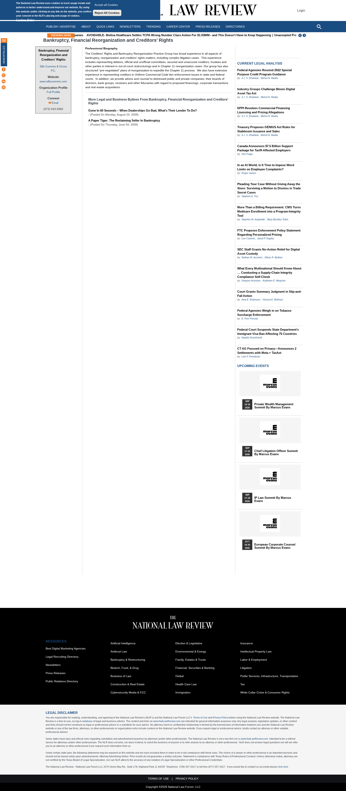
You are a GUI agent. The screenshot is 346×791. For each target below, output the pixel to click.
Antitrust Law (119, 651)
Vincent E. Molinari (273, 299)
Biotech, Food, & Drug (125, 667)
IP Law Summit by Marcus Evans (272, 499)
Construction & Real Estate (128, 684)
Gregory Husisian (251, 280)
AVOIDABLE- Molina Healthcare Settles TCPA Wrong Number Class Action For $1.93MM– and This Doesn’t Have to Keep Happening (169, 35)
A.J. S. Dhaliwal (249, 78)
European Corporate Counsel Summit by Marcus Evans (274, 546)
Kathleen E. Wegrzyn (274, 280)
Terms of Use (200, 717)
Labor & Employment (253, 659)
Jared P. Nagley (265, 238)
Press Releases (55, 673)
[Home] (173, 10)
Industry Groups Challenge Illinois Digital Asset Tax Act (266, 91)
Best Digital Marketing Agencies (65, 648)
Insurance (246, 643)
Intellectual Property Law (256, 651)
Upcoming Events (253, 366)
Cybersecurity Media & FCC (128, 692)
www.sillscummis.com (53, 81)
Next (305, 35)
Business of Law (121, 676)
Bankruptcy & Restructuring (128, 659)
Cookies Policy (25, 19)
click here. (283, 766)
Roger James (248, 173)
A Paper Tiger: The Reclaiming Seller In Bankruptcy (124, 120)
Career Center (178, 26)
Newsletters (130, 26)
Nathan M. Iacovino (252, 257)
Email (55, 102)
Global (179, 676)
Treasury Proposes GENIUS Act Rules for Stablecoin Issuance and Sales (266, 129)
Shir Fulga (247, 154)
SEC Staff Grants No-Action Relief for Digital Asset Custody (268, 251)
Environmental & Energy (190, 651)
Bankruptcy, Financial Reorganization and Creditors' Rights (53, 55)
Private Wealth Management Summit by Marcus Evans (273, 406)
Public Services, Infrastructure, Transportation (269, 676)
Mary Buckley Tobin (277, 219)
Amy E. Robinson (250, 299)
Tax (242, 684)
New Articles (4, 55)
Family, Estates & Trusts (190, 659)
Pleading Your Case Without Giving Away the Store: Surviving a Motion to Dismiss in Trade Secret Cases (269, 188)
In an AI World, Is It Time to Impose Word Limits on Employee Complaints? (265, 167)
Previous (300, 35)
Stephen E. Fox (249, 196)
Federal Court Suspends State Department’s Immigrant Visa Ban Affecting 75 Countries (268, 331)
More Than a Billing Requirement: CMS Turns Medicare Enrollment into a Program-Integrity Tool (269, 211)
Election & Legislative (188, 643)
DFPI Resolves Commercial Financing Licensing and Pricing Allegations (263, 110)
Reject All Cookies (107, 12)
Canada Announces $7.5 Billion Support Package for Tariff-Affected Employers (265, 148)
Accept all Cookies (106, 4)
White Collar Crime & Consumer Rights (265, 692)
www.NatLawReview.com (167, 721)
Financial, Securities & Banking (194, 667)
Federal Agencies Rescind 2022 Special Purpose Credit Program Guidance (264, 72)
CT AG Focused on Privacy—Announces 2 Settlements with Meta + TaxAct (266, 350)
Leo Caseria (248, 238)
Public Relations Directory (62, 681)
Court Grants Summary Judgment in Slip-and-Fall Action (269, 293)
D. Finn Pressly (249, 318)
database (87, 721)
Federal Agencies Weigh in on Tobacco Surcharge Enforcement (264, 312)
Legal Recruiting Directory (62, 656)
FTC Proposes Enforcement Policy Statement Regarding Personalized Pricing (269, 232)
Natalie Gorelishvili (251, 337)
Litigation (246, 667)
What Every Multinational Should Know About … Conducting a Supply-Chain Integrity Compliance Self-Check (269, 272)
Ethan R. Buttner (274, 257)
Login (301, 10)
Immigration (182, 692)
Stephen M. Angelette (253, 219)
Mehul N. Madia (269, 78)
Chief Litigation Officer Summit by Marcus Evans (276, 452)
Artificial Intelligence (123, 643)
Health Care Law (186, 684)
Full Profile (53, 92)
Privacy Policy (220, 717)
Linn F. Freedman (250, 356)
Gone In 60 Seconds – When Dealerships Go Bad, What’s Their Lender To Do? (142, 110)
